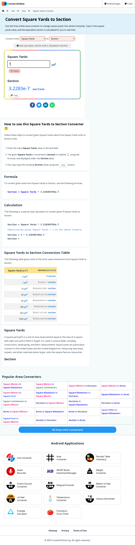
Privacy (65, 530)
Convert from (12, 38)
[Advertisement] (106, 74)
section (38, 89)
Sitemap (53, 530)
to (12, 386)
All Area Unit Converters (67, 430)
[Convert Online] (3, 11)
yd (53, 64)
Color (130, 3)
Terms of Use (80, 530)
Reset (16, 71)
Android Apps (113, 3)
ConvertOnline (16, 3)
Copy (16, 95)
